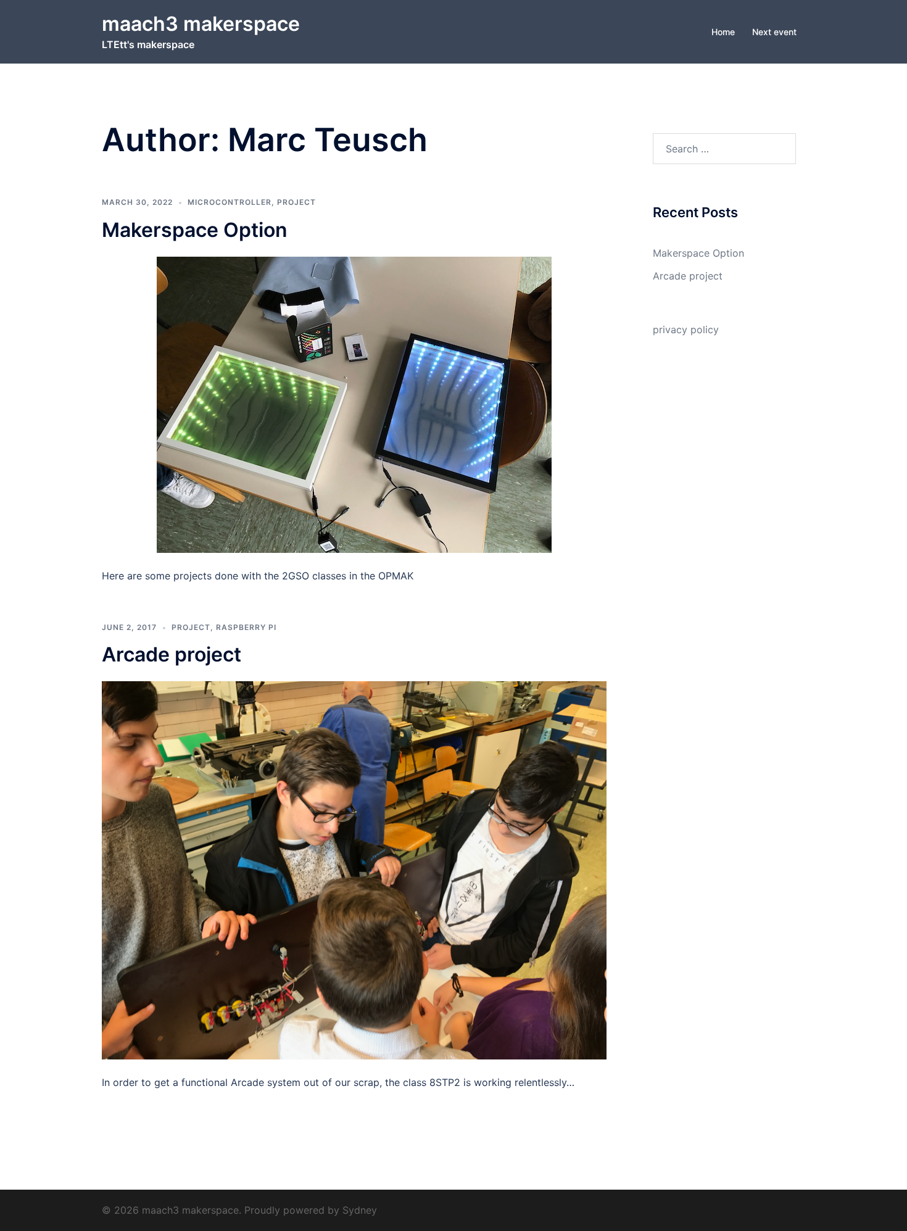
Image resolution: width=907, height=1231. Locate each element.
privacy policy (686, 329)
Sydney (359, 1210)
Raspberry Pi (246, 627)
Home (723, 32)
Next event (774, 32)
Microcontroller (229, 202)
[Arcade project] (354, 869)
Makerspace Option (195, 230)
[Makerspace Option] (354, 403)
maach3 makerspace (201, 24)
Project (296, 202)
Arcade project (171, 654)
